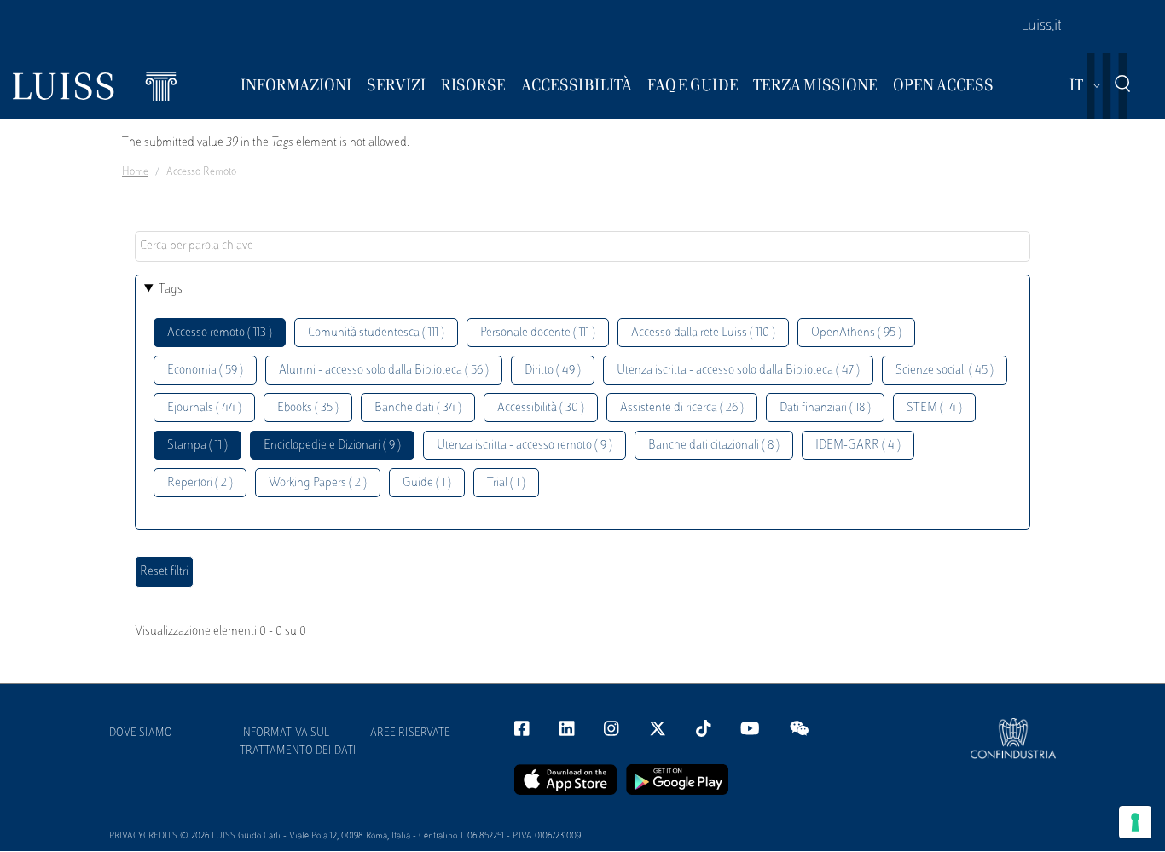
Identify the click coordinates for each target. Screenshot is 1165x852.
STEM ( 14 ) (934, 408)
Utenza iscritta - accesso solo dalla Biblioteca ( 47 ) (738, 370)
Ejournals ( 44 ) (204, 408)
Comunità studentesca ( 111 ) (376, 333)
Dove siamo (140, 733)
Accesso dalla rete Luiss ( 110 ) (703, 333)
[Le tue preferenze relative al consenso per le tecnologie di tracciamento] (1135, 822)
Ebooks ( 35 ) (308, 408)
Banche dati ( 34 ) (417, 408)
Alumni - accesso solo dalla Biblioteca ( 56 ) (384, 370)
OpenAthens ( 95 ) (856, 333)
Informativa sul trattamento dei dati (298, 742)
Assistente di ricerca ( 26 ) (682, 408)
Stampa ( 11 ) (197, 445)
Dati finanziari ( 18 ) (825, 408)
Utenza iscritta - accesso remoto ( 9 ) (524, 445)
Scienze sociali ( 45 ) (944, 370)
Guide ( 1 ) (427, 483)
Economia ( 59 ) (205, 370)
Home (135, 172)
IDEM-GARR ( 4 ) (858, 445)
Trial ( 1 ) (506, 483)
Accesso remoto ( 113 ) (219, 333)
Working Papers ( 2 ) (318, 483)
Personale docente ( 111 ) (537, 333)
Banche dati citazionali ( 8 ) (714, 445)
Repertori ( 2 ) (200, 483)
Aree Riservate (410, 733)
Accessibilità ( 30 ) (540, 408)
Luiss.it (1041, 26)
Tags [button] (171, 289)
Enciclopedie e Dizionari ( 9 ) (332, 445)
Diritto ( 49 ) (553, 370)
